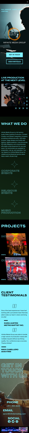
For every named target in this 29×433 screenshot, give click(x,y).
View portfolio (14, 62)
